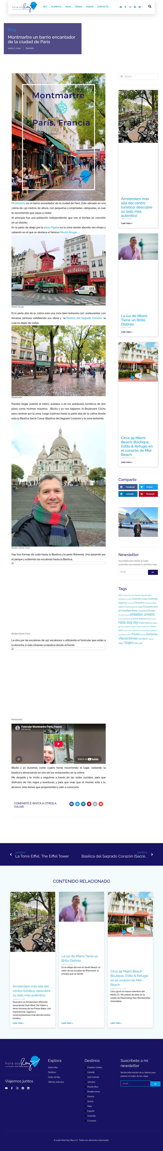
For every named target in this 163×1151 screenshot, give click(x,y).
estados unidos (142, 614)
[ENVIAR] (153, 572)
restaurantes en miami (139, 630)
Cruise (151, 610)
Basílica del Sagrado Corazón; (84, 318)
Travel (135, 634)
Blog (12, 29)
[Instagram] (130, 7)
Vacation (143, 638)
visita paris (138, 643)
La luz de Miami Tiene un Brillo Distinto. (134, 320)
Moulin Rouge (68, 232)
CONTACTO (102, 6)
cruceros (142, 610)
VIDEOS (89, 6)
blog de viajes (146, 595)
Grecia (148, 619)
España (127, 615)
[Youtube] (121, 7)
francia (142, 618)
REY (45, 6)
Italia (147, 623)
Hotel (141, 623)
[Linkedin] (140, 7)
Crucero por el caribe (134, 607)
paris (120, 630)
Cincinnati (131, 603)
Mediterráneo (145, 627)
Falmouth (129, 619)
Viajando (151, 639)
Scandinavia (122, 634)
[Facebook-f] (125, 7)
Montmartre (18, 203)
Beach (137, 595)
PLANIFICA (56, 6)
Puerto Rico (127, 630)
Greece (154, 619)
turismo (152, 634)
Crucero (139, 602)
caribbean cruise (124, 599)
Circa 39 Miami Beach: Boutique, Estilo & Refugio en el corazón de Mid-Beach (137, 446)
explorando (122, 619)
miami (153, 626)
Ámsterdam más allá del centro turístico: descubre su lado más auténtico (136, 207)
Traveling (143, 634)
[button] (71, 804)
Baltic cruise (123, 595)
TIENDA (78, 6)
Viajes (128, 643)
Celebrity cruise (139, 599)
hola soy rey (128, 622)
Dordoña (121, 615)
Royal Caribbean (151, 630)
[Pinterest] (135, 7)
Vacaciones (128, 638)
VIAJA (68, 6)
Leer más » (127, 223)
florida (135, 619)
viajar (121, 643)
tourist (129, 634)
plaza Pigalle (51, 227)
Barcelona (131, 595)
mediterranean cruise (132, 627)
